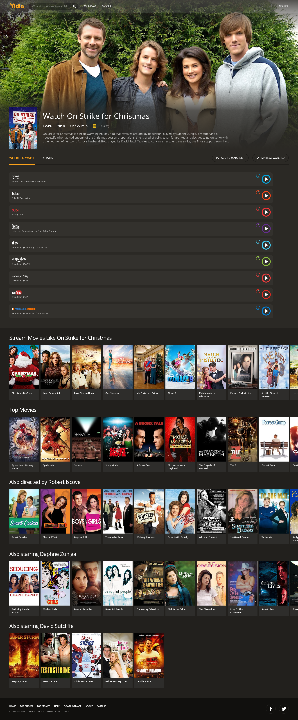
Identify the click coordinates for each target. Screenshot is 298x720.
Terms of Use (53, 711)
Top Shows (26, 706)
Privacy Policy (36, 711)
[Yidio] (17, 7)
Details (47, 158)
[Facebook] (271, 709)
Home (12, 706)
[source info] (257, 176)
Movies (106, 6)
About (89, 706)
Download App (72, 706)
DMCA (66, 711)
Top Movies (43, 706)
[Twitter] (284, 709)
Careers (101, 706)
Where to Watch (22, 158)
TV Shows (90, 6)
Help (57, 706)
